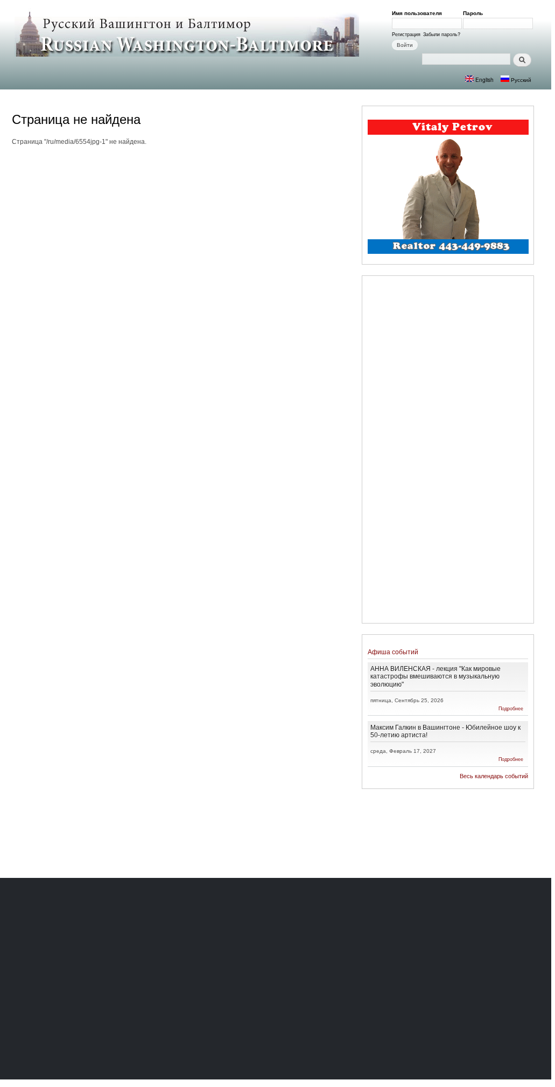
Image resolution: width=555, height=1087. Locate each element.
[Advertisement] (448, 451)
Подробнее (510, 708)
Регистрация (406, 34)
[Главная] (188, 33)
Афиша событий (393, 651)
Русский (520, 79)
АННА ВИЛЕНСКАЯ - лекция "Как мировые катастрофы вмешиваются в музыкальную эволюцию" (435, 676)
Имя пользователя (419, 13)
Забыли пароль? (441, 34)
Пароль (475, 13)
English (484, 79)
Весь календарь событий (494, 776)
